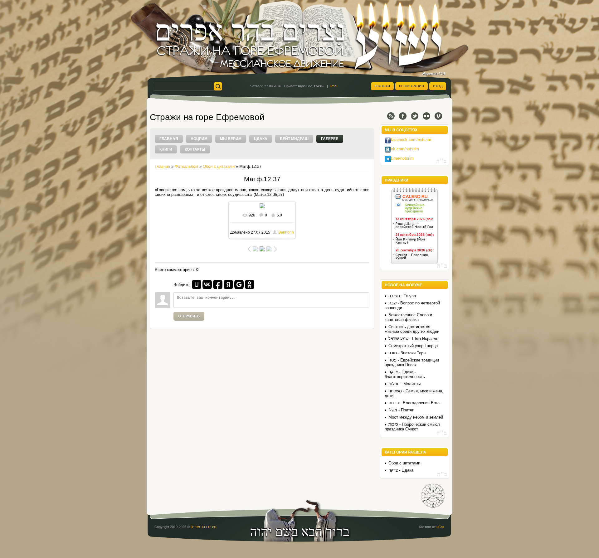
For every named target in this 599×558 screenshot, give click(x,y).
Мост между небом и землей (415, 417)
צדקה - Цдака (400, 470)
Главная (382, 86)
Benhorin (286, 232)
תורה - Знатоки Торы (407, 353)
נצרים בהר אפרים (203, 527)
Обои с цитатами (219, 166)
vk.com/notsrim (405, 149)
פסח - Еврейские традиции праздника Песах (412, 362)
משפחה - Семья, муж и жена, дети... (414, 393)
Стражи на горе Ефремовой (207, 117)
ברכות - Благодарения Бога (414, 402)
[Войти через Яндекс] (228, 284)
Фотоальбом (186, 166)
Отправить (189, 316)
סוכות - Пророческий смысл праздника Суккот (412, 426)
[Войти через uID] (196, 284)
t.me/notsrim (402, 158)
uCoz (440, 527)
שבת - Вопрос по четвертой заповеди (412, 305)
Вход (437, 86)
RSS (333, 86)
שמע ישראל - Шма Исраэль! (414, 338)
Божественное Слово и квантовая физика (408, 317)
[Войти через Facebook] (217, 284)
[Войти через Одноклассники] (249, 284)
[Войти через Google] (239, 284)
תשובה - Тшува (402, 296)
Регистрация (411, 86)
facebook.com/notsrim (411, 139)
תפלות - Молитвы (404, 383)
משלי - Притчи (401, 410)
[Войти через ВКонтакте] (207, 284)
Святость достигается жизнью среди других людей (412, 329)
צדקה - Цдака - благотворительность (405, 374)
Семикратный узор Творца (413, 345)
